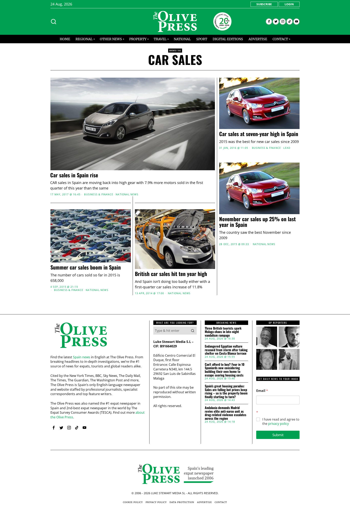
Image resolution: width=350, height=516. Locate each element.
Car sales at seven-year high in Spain (258, 134)
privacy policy (278, 423)
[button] (193, 331)
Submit (278, 434)
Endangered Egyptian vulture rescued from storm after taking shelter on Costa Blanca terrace (226, 350)
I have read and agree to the (280, 421)
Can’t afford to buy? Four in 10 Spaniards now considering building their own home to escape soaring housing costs (224, 370)
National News (127, 194)
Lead (286, 148)
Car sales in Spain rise (74, 175)
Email (262, 391)
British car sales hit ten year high (171, 274)
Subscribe (264, 4)
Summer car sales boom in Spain (85, 267)
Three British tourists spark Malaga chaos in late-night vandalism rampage (223, 332)
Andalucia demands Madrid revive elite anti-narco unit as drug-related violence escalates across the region (225, 413)
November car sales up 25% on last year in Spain (257, 222)
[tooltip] (269, 21)
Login (289, 4)
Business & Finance (98, 194)
